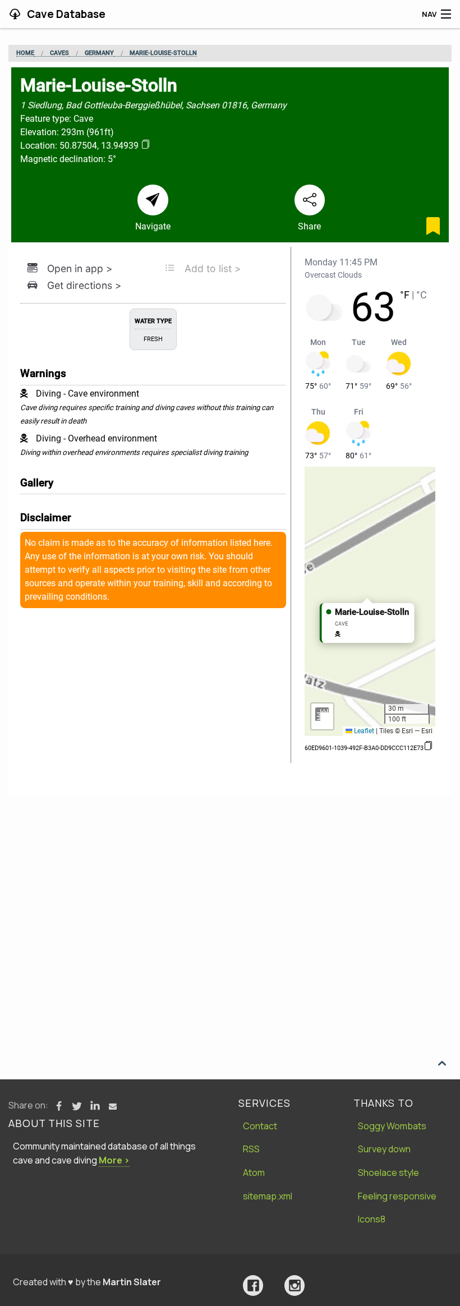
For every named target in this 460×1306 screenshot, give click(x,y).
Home (25, 53)
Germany (99, 53)
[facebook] (253, 1285)
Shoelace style (388, 1172)
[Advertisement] (230, 879)
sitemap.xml (267, 1196)
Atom (254, 1172)
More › (114, 1160)
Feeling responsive (397, 1196)
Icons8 (371, 1219)
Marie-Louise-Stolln (163, 53)
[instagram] (294, 1285)
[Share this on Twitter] (77, 1106)
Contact (260, 1126)
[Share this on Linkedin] (95, 1106)
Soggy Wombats (392, 1126)
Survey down (384, 1149)
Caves (59, 53)
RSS (251, 1149)
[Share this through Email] (113, 1106)
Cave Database (65, 14)
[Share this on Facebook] (59, 1106)
